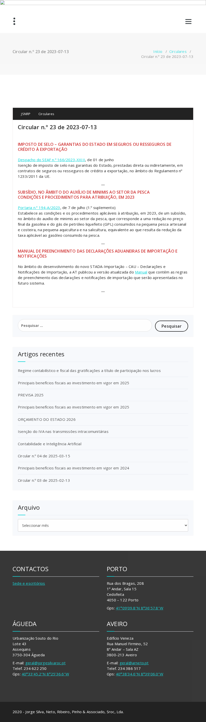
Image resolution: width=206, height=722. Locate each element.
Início (157, 51)
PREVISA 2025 (30, 394)
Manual (141, 271)
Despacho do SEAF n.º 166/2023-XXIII (51, 159)
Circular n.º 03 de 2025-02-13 (44, 480)
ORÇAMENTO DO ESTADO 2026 (47, 419)
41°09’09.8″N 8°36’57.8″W (139, 607)
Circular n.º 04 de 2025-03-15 (44, 455)
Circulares (178, 51)
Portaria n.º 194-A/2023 (39, 207)
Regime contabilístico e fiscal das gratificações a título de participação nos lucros (89, 370)
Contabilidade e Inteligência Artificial (49, 443)
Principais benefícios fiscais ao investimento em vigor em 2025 (73, 382)
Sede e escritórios (29, 583)
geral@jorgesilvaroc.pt (45, 662)
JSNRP (25, 114)
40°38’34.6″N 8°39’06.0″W (139, 673)
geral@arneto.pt (134, 662)
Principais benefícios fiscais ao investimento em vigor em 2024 (73, 467)
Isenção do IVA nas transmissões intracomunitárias (63, 431)
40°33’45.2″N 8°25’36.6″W (45, 673)
